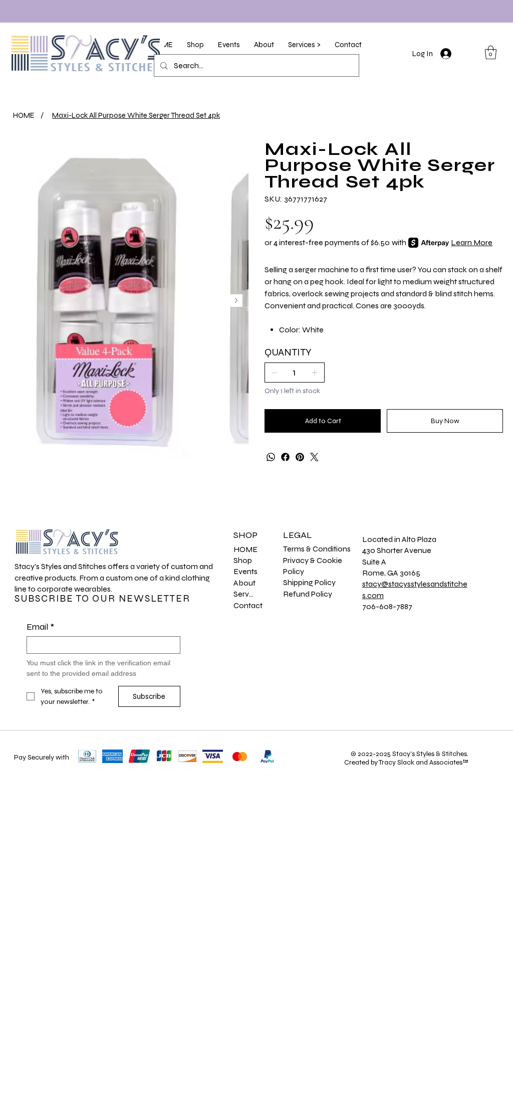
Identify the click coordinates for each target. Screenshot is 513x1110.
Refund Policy (307, 594)
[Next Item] (236, 300)
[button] (195, 44)
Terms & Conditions (317, 548)
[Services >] (266, 594)
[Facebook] (285, 457)
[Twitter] (314, 457)
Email (40, 626)
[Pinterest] (300, 457)
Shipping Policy (309, 582)
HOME (245, 549)
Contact (248, 605)
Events (245, 571)
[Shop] (266, 560)
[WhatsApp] (271, 457)
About (244, 583)
